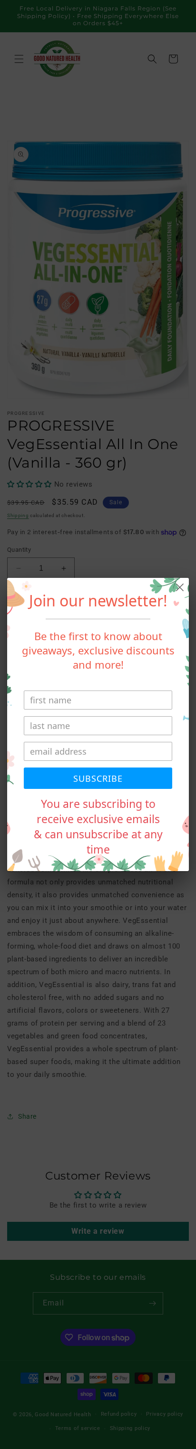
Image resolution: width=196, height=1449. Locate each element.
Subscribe (98, 778)
